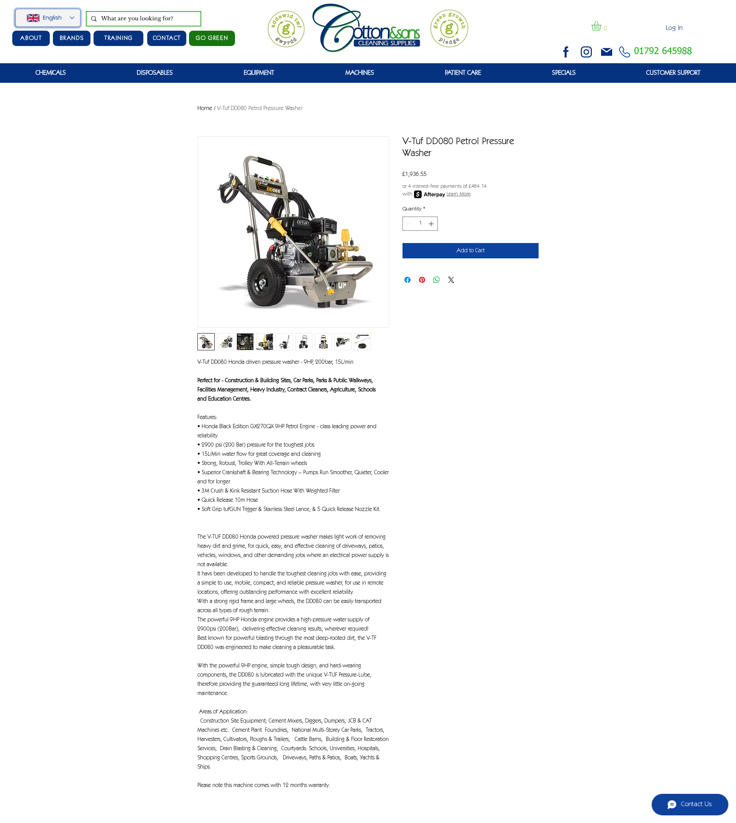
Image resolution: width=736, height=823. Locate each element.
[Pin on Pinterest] (422, 279)
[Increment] (432, 223)
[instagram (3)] (586, 51)
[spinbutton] (420, 223)
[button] (601, 26)
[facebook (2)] (566, 51)
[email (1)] (606, 51)
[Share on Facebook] (407, 279)
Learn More (459, 194)
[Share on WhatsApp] (436, 279)
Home (204, 108)
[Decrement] (408, 223)
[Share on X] (451, 279)
